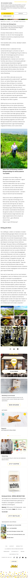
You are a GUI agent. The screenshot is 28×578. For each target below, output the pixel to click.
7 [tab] (17, 435)
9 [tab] (20, 435)
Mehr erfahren (15, 405)
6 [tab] (15, 435)
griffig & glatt (5, 21)
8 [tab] (18, 435)
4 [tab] (12, 435)
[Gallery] (7, 311)
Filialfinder (14, 371)
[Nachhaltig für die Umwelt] (14, 386)
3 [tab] (11, 435)
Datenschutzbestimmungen (20, 1)
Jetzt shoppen (15, 464)
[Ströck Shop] (14, 446)
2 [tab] (9, 435)
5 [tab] (14, 435)
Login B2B (14, 561)
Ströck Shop (5, 456)
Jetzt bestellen (14, 516)
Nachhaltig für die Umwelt (8, 395)
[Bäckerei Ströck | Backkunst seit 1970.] (14, 566)
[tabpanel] (14, 423)
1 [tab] (8, 435)
